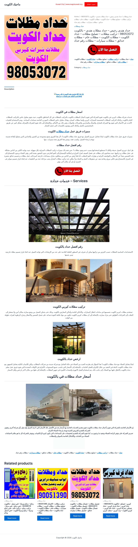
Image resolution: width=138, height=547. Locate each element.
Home (76, 17)
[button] (91, 4)
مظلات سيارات (99, 62)
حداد (131, 59)
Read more (12, 518)
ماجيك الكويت (12, 4)
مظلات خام (122, 62)
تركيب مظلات (113, 59)
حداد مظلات (62, 131)
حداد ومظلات (127, 17)
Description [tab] (9, 89)
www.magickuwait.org (74, 4)
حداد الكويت (91, 59)
